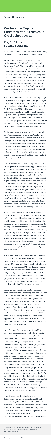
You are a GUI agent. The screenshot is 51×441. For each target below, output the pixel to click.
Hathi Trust (26, 181)
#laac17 (14, 430)
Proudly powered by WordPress (15, 438)
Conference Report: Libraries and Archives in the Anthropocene (24, 32)
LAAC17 (17, 66)
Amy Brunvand (23, 430)
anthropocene (33, 430)
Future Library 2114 (34, 313)
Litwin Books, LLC (11, 402)
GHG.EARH (35, 321)
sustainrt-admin (24, 427)
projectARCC (32, 399)
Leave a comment (12, 432)
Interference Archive (22, 215)
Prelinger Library (27, 189)
